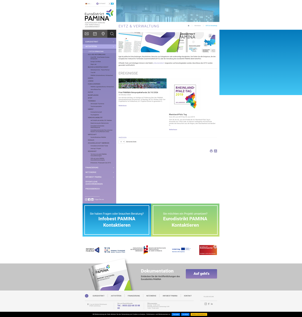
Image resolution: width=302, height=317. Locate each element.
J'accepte (176, 314)
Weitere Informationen (199, 314)
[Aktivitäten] (95, 34)
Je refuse (185, 314)
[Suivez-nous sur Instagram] (86, 199)
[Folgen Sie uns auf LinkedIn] (92, 199)
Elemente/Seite (131, 142)
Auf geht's (201, 273)
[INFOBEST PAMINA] (92, 250)
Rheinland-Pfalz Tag (178, 114)
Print (211, 150)
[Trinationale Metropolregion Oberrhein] (148, 250)
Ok (111, 34)
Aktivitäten (197, 25)
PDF (215, 150)
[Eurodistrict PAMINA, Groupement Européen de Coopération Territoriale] (86, 296)
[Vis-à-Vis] (114, 250)
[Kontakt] (87, 34)
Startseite (188, 25)
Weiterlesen (123, 105)
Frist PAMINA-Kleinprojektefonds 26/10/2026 (138, 92)
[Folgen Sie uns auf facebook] (89, 199)
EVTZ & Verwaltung (211, 25)
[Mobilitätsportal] (208, 250)
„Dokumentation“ (158, 63)
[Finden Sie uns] (103, 34)
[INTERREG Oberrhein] (183, 250)
